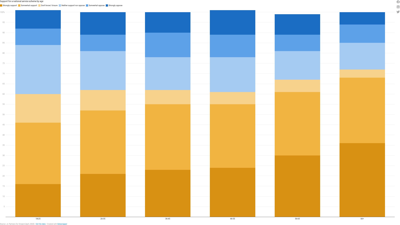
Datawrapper (62, 224)
